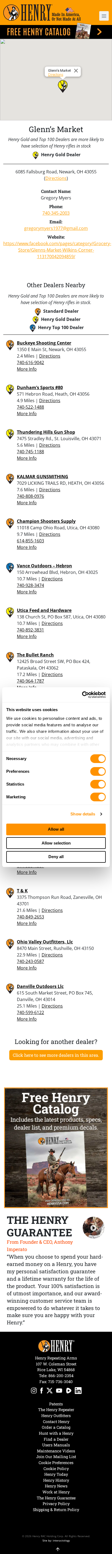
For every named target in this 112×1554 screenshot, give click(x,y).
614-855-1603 (30, 541)
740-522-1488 (30, 407)
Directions (55, 75)
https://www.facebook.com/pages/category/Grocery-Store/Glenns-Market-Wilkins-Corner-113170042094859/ (56, 249)
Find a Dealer (56, 1439)
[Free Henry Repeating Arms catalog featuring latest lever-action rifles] (56, 31)
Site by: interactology (56, 1540)
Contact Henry (56, 1421)
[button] (100, 16)
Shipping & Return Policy (56, 1509)
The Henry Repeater (56, 1409)
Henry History (56, 1480)
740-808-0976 (30, 496)
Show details (82, 814)
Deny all (56, 856)
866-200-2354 (60, 1375)
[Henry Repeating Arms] (42, 12)
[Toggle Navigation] (104, 16)
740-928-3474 (30, 585)
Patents (56, 1403)
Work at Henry (56, 1491)
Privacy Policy (56, 1503)
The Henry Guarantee (56, 1497)
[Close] (77, 71)
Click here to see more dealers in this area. (56, 1055)
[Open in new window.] (33, 1391)
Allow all (56, 829)
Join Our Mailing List (56, 1456)
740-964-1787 (30, 681)
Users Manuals (56, 1444)
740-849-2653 (30, 917)
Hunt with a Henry (56, 1433)
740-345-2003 (56, 213)
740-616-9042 (30, 362)
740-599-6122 (30, 1012)
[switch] (98, 771)
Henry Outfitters (56, 1415)
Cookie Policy (56, 1468)
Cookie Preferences (56, 1462)
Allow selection (56, 843)
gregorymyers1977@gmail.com (56, 228)
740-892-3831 (30, 630)
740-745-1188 (30, 452)
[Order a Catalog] (56, 1147)
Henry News (56, 1486)
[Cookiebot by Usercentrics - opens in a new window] (82, 694)
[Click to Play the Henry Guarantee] (93, 1227)
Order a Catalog (56, 1427)
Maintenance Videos (56, 1450)
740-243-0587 (30, 961)
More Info (27, 369)
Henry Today (56, 1474)
